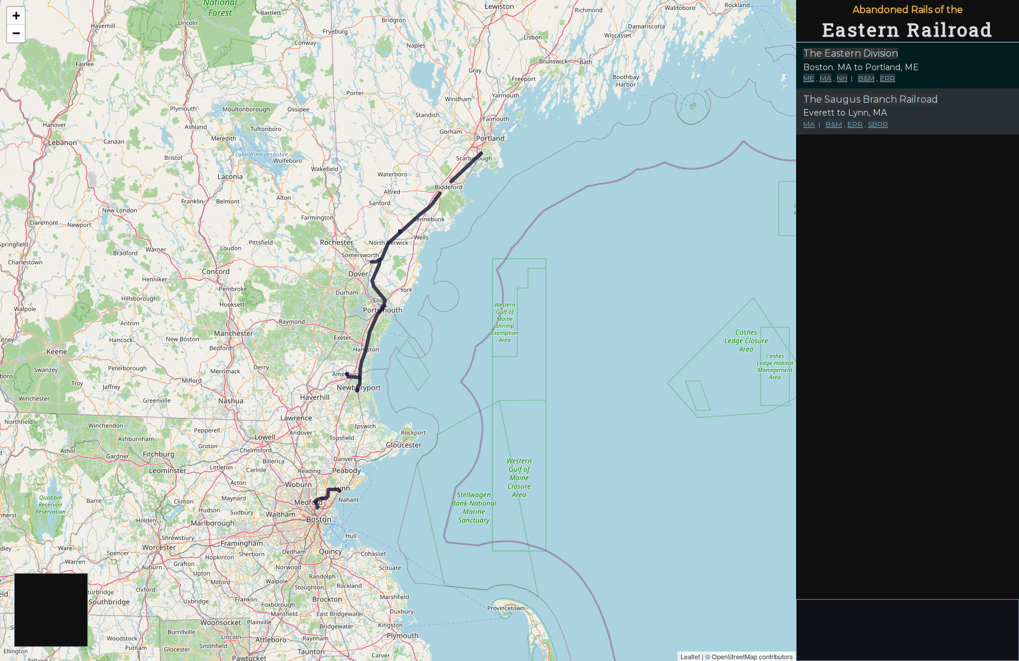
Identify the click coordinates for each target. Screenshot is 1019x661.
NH (842, 78)
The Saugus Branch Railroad (870, 99)
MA (825, 78)
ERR (887, 78)
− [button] (16, 33)
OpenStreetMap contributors (752, 656)
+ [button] (16, 15)
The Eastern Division (850, 53)
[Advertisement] (51, 610)
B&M (866, 78)
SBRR (878, 124)
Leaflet (690, 656)
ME (808, 78)
